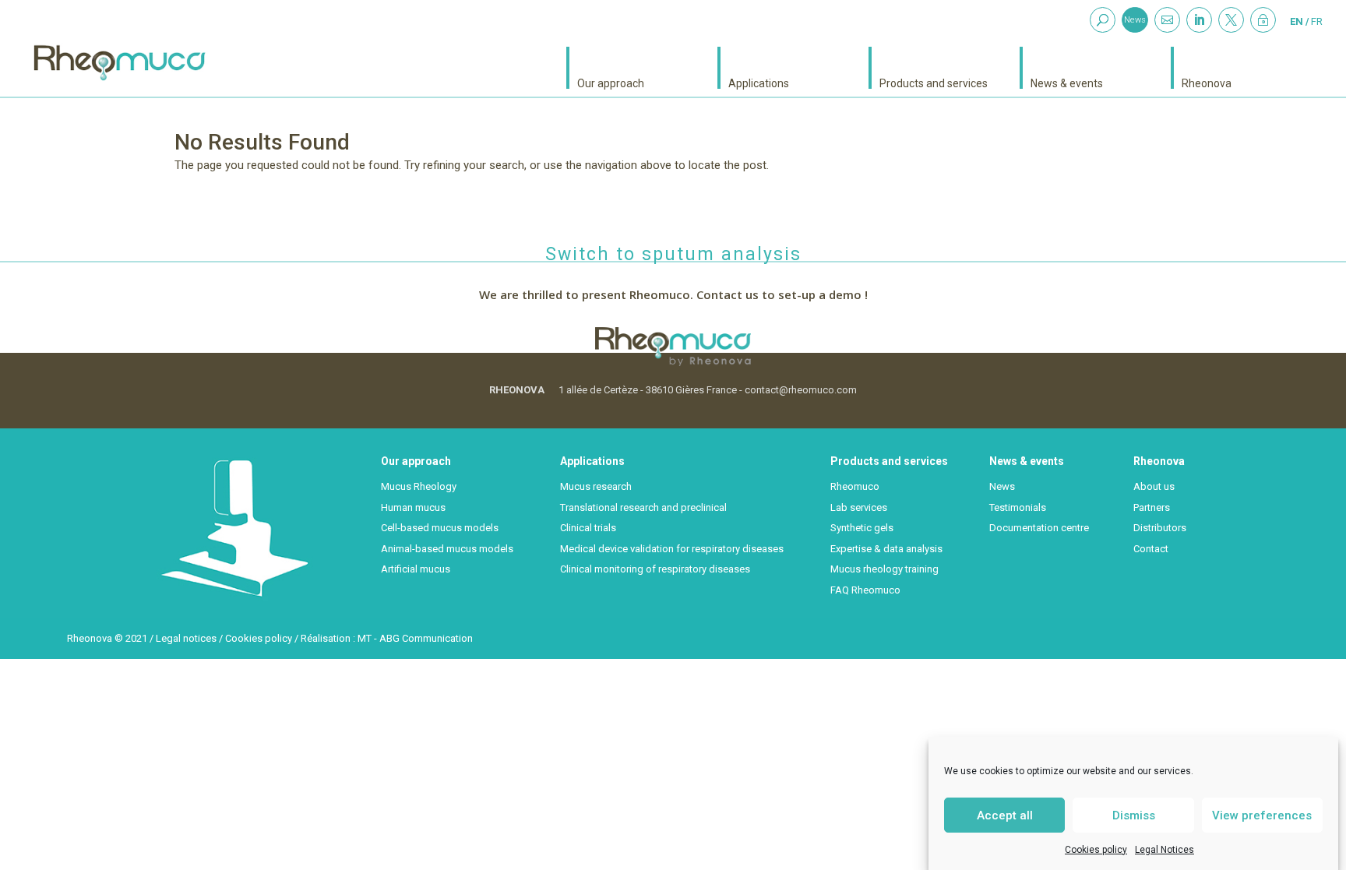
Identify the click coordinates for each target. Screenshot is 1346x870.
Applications (758, 83)
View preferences (1262, 815)
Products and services (933, 83)
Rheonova (1206, 83)
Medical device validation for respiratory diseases (672, 549)
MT (365, 638)
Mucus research (596, 486)
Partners (1151, 507)
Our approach (610, 83)
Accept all (1005, 815)
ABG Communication (426, 638)
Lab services (858, 507)
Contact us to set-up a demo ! (782, 294)
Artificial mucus (415, 569)
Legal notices (186, 638)
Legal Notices (1164, 849)
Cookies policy (1096, 849)
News (1135, 20)
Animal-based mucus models (447, 549)
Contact (1150, 549)
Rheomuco (854, 486)
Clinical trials (588, 528)
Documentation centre (1039, 528)
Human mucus (413, 507)
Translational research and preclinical (643, 507)
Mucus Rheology (418, 486)
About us (1154, 486)
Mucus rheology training (884, 569)
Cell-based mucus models (440, 528)
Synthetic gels (861, 528)
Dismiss (1133, 815)
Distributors (1159, 528)
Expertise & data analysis (886, 549)
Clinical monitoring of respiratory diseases (655, 569)
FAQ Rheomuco (865, 590)
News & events (1067, 83)
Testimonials (1017, 507)
